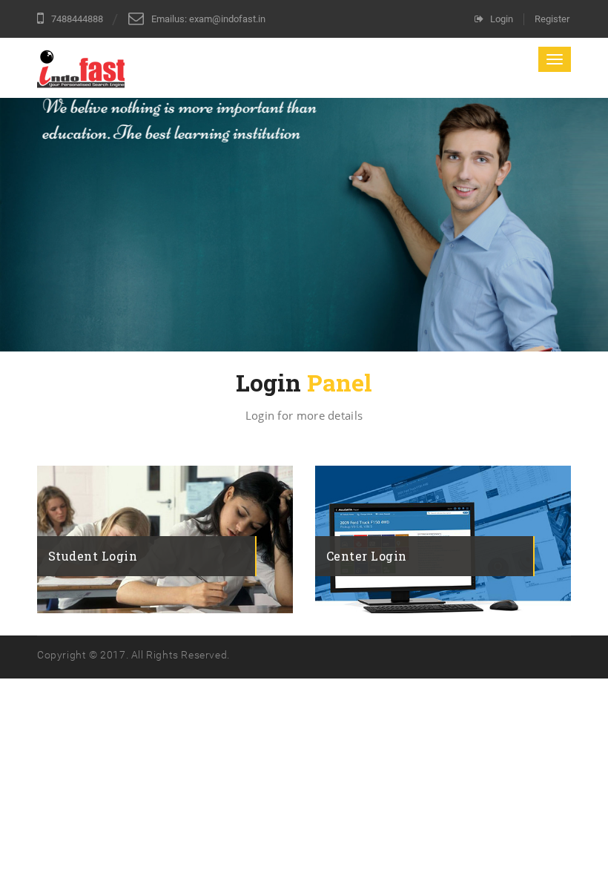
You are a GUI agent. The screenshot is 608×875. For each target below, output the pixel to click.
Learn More (89, 259)
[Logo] (81, 72)
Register (552, 18)
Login (501, 18)
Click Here (91, 522)
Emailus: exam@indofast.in (208, 18)
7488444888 (77, 18)
